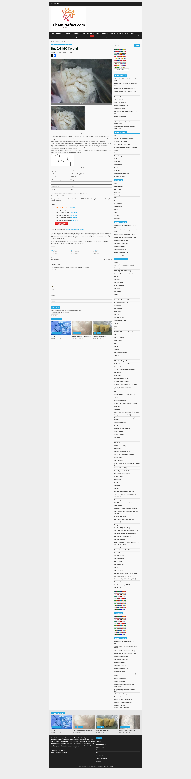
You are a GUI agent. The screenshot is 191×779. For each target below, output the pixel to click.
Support (106, 37)
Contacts (95, 37)
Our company (88, 37)
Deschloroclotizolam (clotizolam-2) (124, 454)
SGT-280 (116, 314)
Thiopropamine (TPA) (120, 320)
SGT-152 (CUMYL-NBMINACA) (122, 144)
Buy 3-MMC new (95, 250)
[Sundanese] (115, 65)
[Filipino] (125, 51)
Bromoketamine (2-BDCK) (121, 381)
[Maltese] (116, 60)
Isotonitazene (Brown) (120, 422)
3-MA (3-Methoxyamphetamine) (123, 361)
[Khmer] (124, 56)
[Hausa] (115, 54)
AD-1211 (116, 323)
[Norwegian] (124, 60)
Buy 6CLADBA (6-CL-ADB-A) (122, 528)
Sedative (112, 33)
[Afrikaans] (115, 49)
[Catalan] (124, 49)
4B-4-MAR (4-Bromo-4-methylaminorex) (125, 508)
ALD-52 (116, 482)
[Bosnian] (121, 49)
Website (53, 301)
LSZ (115, 335)
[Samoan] (121, 63)
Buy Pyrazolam (118, 525)
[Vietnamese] (116, 67)
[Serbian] (122, 62)
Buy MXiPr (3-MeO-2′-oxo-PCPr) (123, 547)
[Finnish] (115, 53)
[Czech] (116, 51)
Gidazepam (117, 329)
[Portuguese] (118, 62)
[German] (121, 53)
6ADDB (116, 346)
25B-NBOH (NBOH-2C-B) (121, 378)
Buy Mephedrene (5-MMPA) (122, 585)
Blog (84, 33)
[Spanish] (125, 63)
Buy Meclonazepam (119, 564)
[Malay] (115, 60)
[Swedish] (118, 65)
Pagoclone (117, 437)
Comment (54, 269)
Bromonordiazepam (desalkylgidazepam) (125, 147)
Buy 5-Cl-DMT (118, 561)
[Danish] (118, 51)
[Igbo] (125, 54)
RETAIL (127, 33)
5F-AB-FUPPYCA (119, 476)
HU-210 (116, 167)
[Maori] (118, 60)
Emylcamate (117, 479)
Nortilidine (117, 409)
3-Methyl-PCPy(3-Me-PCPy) (122, 451)
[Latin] (116, 58)
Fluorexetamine (118, 431)
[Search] (138, 35)
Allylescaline (117, 448)
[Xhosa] (119, 67)
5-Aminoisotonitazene (120, 352)
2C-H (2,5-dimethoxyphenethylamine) (124, 369)
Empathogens (67, 33)
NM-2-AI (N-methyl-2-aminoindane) (81, 328)
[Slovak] (118, 63)
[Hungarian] (122, 54)
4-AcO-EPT (117, 488)
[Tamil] (121, 65)
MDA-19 (116, 440)
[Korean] (125, 56)
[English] (121, 51)
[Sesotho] (125, 62)
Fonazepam (117, 305)
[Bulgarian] (122, 49)
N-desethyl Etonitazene (102, 328)
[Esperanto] (122, 51)
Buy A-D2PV (117, 553)
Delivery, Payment (77, 37)
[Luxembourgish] (121, 58)
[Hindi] (119, 54)
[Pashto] (125, 60)
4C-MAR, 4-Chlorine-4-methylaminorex (125, 494)
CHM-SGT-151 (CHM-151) (121, 176)
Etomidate (122, 100)
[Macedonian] (122, 58)
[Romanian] (121, 62)
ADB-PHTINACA (118, 497)
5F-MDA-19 (117, 443)
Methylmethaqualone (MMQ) (122, 473)
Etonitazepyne (118, 500)
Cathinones (105, 33)
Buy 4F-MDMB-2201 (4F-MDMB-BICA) (124, 576)
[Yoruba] (122, 67)
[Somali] (124, 63)
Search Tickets (100, 756)
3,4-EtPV (116, 349)
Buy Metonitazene (119, 555)
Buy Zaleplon (55, 259)
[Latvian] (118, 58)
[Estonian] (124, 51)
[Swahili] (116, 65)
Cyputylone (117, 406)
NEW (53, 33)
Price (100, 37)
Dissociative (120, 33)
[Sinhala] (116, 63)
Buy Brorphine (118, 582)
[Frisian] (118, 53)
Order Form (113, 37)
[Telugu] (122, 65)
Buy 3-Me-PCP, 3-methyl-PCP (122, 536)
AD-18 (116, 425)
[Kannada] (122, 56)
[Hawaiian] (116, 54)
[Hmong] (121, 54)
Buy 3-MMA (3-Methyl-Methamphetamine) (126, 530)
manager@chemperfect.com (75, 229)
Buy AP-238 (117, 587)
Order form (72, 207)
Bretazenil (117, 170)
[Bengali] (119, 49)
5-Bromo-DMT (118, 372)
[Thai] (124, 65)
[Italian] (118, 56)
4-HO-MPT (117, 355)
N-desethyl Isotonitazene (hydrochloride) (126, 384)
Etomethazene (123, 94)
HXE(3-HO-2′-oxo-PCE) (120, 468)
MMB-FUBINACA (118, 340)
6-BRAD (116, 391)
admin (54, 52)
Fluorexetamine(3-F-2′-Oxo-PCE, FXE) (124, 394)
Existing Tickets (100, 747)
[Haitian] (125, 53)
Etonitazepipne (123, 105)
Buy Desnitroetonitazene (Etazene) (124, 519)
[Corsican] (115, 51)
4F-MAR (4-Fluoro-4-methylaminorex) (124, 503)
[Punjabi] (119, 62)
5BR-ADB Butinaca (119, 337)
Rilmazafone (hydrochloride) (122, 428)
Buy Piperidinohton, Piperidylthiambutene (125, 573)
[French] (116, 53)
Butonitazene (118, 505)
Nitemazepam (118, 308)
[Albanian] (116, 49)
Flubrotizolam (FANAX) (120, 400)
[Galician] (119, 53)
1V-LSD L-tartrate (119, 434)
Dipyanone (117, 485)
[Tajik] (119, 65)
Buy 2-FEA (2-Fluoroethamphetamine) (124, 522)
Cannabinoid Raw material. (121, 173)
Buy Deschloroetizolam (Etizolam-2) (124, 550)
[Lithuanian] (119, 58)
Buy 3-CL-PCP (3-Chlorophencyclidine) (125, 579)
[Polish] (116, 62)
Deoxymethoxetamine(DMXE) (122, 415)
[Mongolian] (119, 60)
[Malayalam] (125, 58)
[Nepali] (122, 60)
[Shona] (124, 62)
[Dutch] (119, 51)
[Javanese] (121, 56)
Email (53, 295)
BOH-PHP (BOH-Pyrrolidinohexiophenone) (126, 403)
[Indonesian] (115, 56)
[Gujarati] (124, 53)
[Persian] (115, 62)
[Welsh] (118, 67)
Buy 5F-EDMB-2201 (119, 539)
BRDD (115, 343)
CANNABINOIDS (77, 33)
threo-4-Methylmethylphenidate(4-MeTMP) (126, 412)
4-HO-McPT (117, 358)
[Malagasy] (124, 58)
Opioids (98, 33)
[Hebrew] (118, 54)
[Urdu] (115, 67)
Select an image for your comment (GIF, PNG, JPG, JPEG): (66, 310)
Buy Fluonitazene (119, 558)
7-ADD (116, 397)
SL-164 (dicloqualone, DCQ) (127, 88)
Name (53, 290)
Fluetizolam (122, 116)
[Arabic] (118, 49)
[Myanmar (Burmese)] (121, 60)
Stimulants (58, 33)
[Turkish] (125, 65)
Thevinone (117, 153)
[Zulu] (124, 67)
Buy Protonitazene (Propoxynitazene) (125, 533)
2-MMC (73, 250)
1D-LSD (61, 328)
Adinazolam (117, 311)
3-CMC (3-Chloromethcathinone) (123, 332)
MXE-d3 (116, 150)
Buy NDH (53, 250)
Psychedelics (90, 33)
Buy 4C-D (116, 567)
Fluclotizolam (118, 457)
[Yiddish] (121, 67)
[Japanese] (119, 56)
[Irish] (116, 56)
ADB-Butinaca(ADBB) (120, 446)
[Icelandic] (124, 54)
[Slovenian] (119, 63)
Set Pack (133, 33)
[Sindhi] (115, 63)
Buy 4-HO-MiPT (118, 570)
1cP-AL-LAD (117, 366)
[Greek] (122, 53)
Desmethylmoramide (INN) (121, 471)
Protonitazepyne (119, 159)
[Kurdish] (115, 58)
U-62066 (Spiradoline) (120, 516)
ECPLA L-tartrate (119, 317)
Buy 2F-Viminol (108, 259)
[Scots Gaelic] (122, 63)
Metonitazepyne (118, 156)
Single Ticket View (101, 758)
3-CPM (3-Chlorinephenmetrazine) (124, 491)
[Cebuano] (125, 49)
